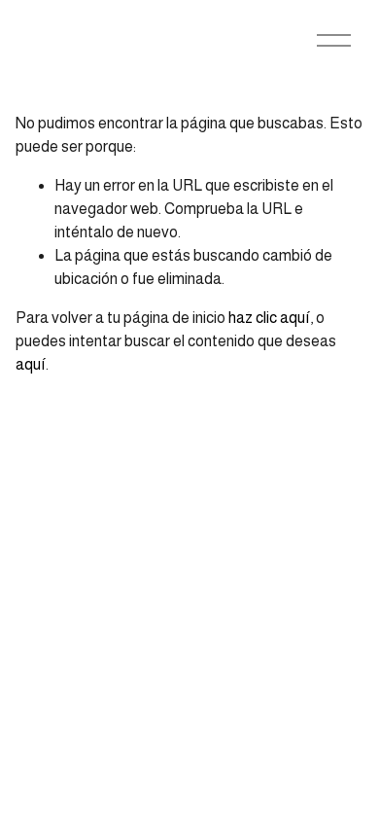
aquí (31, 364)
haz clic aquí (269, 317)
